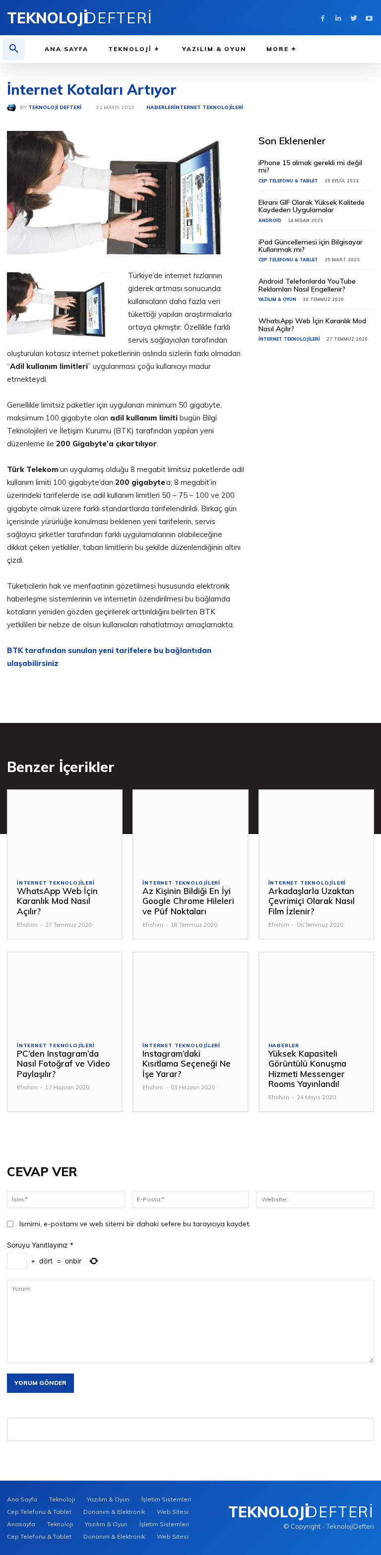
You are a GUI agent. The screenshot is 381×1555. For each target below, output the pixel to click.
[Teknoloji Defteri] (13, 107)
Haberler (160, 107)
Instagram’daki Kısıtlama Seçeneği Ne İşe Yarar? (186, 1063)
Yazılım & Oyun (277, 299)
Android (269, 220)
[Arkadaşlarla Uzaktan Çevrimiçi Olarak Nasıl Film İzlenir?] (316, 830)
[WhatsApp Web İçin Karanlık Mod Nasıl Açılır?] (65, 830)
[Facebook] (323, 17)
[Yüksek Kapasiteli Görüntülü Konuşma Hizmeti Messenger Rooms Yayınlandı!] (316, 992)
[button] (14, 49)
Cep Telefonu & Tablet (288, 180)
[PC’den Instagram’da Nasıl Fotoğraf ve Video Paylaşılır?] (65, 992)
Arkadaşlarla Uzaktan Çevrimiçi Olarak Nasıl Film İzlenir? (311, 901)
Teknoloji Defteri (54, 107)
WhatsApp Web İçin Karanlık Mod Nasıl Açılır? (312, 324)
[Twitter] (353, 17)
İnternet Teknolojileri (208, 107)
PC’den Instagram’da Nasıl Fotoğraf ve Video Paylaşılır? (63, 1063)
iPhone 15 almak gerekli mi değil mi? (310, 166)
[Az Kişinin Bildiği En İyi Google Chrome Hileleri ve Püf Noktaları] (190, 830)
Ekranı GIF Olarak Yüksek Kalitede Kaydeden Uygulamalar (311, 206)
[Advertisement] (316, 422)
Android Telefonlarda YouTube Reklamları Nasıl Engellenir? (307, 285)
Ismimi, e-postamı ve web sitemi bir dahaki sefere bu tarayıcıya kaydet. (135, 1223)
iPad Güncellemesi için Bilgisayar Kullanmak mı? (310, 246)
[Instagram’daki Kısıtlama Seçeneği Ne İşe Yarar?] (190, 992)
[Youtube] (369, 17)
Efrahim (27, 924)
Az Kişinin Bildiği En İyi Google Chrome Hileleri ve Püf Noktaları (188, 901)
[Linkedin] (338, 17)
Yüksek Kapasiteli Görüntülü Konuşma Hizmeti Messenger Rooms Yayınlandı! (307, 1068)
